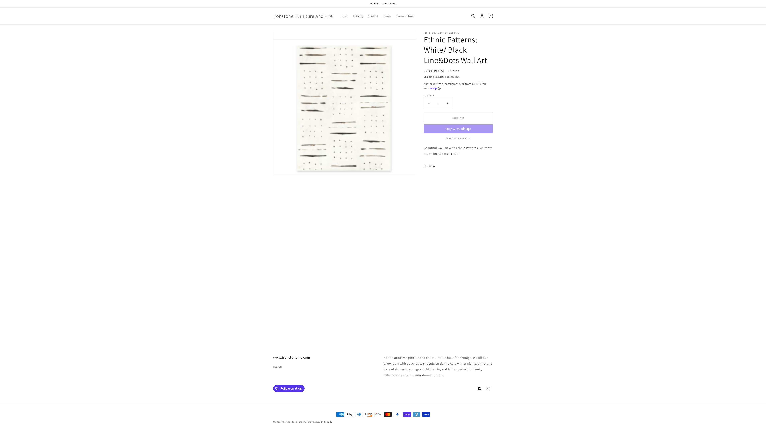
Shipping (429, 76)
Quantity (429, 95)
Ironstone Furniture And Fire (296, 421)
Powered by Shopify (322, 421)
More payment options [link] (458, 138)
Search (277, 366)
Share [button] (432, 166)
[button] (473, 16)
